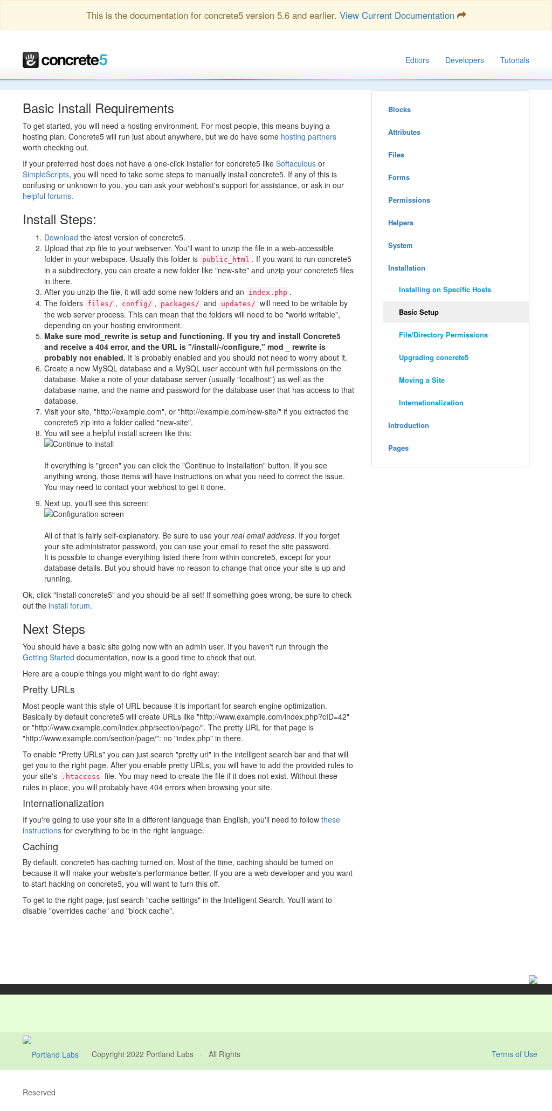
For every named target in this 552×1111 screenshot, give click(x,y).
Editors (417, 59)
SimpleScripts (46, 174)
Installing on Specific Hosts (445, 289)
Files (396, 154)
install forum (69, 605)
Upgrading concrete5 (433, 357)
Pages (398, 448)
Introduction (408, 425)
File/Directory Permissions (443, 334)
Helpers (400, 222)
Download (61, 237)
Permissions (409, 200)
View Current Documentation (397, 15)
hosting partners (308, 136)
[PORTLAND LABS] (57, 1053)
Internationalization (431, 402)
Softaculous (296, 163)
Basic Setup (419, 312)
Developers (464, 59)
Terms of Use (514, 1053)
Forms (399, 177)
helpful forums (47, 195)
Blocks (399, 109)
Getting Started (48, 657)
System (400, 245)
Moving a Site (422, 380)
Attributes (404, 132)
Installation (406, 268)
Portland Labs (170, 1053)
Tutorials (514, 59)
